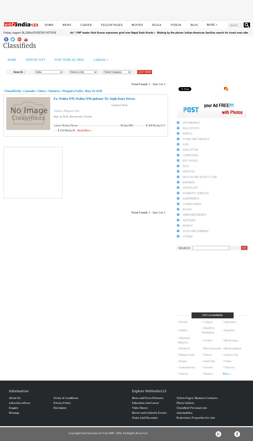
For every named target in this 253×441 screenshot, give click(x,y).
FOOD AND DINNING (196, 231)
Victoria (183, 373)
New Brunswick (212, 348)
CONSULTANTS (192, 204)
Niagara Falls (71, 111)
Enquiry (13, 408)
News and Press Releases (147, 398)
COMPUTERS (190, 155)
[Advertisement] (126, 9)
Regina (183, 361)
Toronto (208, 367)
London (208, 340)
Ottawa (208, 354)
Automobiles (185, 413)
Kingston (229, 330)
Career (86, 25)
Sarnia (227, 361)
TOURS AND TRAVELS (196, 139)
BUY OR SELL (190, 160)
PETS (186, 166)
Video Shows (140, 408)
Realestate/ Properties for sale (196, 417)
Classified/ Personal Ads (192, 408)
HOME (12, 60)
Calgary (208, 322)
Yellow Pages (112, 25)
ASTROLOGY (190, 187)
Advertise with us (43, 32)
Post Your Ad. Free (69, 60)
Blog (194, 25)
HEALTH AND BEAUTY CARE (200, 177)
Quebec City (231, 354)
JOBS (186, 144)
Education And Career (145, 403)
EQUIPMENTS (191, 198)
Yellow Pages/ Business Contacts (197, 398)
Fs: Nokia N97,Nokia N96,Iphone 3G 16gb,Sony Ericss (94, 98)
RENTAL (188, 133)
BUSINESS (189, 182)
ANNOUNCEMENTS (194, 214)
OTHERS (188, 236)
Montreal (184, 348)
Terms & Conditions (65, 398)
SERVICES (188, 171)
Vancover (229, 367)
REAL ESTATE (191, 128)
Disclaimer (60, 408)
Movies (137, 25)
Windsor (208, 373)
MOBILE (188, 225)
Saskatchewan (187, 367)
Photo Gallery (185, 403)
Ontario (58, 111)
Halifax (183, 330)
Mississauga (231, 340)
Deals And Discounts (145, 417)
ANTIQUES (189, 220)
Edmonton (230, 322)
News (67, 25)
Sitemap (14, 413)
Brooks (183, 322)
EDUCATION (190, 149)
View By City (35, 60)
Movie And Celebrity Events (149, 413)
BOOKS (187, 209)
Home (49, 25)
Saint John (209, 361)
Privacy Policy (62, 403)
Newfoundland (232, 348)
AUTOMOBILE (191, 122)
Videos (176, 25)
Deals (156, 25)
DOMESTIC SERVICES (196, 193)
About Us (15, 398)
